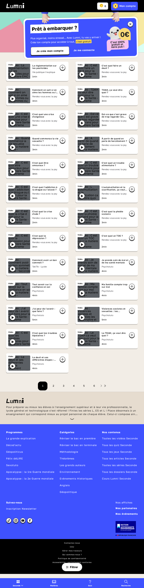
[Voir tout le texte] (72, 419)
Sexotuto (12, 465)
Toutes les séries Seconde (119, 465)
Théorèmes (67, 458)
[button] (18, 583)
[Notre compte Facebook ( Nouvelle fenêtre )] (29, 520)
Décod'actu (13, 445)
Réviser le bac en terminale (78, 445)
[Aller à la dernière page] (105, 385)
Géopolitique (68, 491)
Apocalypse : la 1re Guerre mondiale (30, 471)
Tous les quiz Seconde (117, 445)
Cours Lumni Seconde (116, 478)
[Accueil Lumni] (15, 5)
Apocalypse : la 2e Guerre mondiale (30, 478)
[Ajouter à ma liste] (62, 67)
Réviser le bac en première (78, 438)
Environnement (70, 471)
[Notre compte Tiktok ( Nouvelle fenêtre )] (8, 520)
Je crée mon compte (50, 51)
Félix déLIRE (14, 458)
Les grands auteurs (72, 465)
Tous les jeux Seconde (117, 451)
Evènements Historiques (76, 478)
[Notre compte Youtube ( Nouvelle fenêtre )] (22, 520)
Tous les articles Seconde (119, 458)
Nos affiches (124, 502)
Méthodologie (69, 451)
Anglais (65, 485)
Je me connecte (84, 50)
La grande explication (21, 438)
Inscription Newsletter (21, 508)
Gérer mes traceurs (72, 551)
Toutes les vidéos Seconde (120, 438)
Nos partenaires (126, 508)
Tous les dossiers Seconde (119, 471)
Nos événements (127, 513)
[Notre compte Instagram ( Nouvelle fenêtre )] (15, 520)
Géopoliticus (14, 451)
